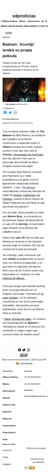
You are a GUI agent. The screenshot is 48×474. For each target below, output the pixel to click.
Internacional (34, 21)
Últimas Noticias (10, 21)
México (22, 21)
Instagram (7, 464)
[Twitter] (10, 112)
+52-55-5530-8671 (32, 384)
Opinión (6, 398)
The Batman (28, 187)
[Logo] (24, 16)
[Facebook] (5, 112)
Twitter (5, 457)
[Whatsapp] (15, 112)
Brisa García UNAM (11, 26)
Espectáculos (9, 432)
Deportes (7, 412)
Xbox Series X (31, 26)
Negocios (7, 419)
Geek (5, 439)
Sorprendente (9, 425)
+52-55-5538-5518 (32, 377)
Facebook (7, 450)
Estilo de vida (9, 405)
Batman (6, 37)
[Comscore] (24, 363)
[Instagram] (28, 350)
